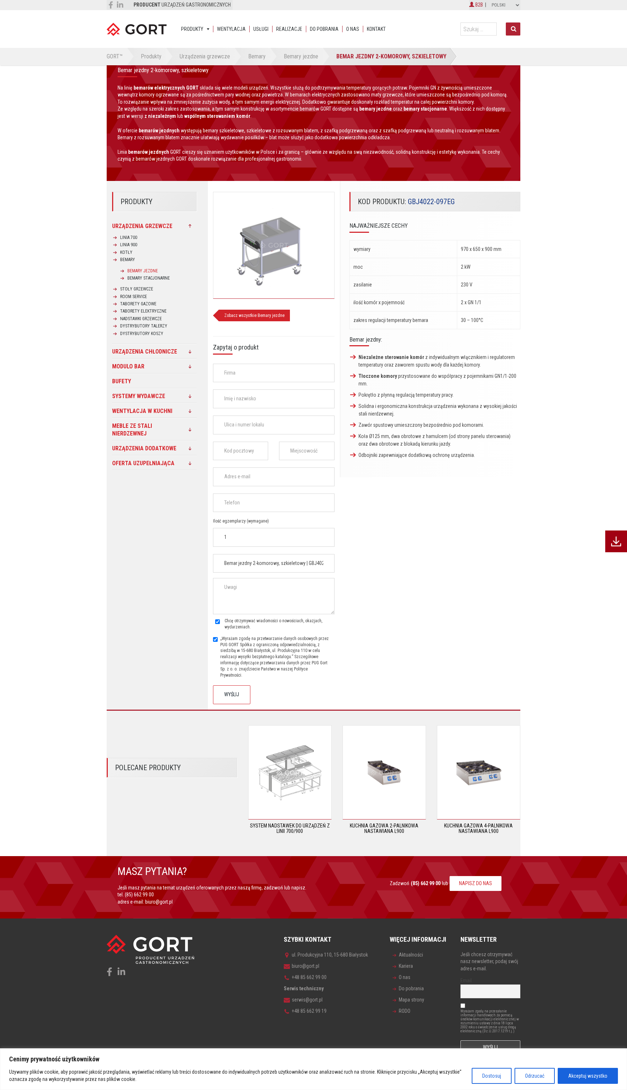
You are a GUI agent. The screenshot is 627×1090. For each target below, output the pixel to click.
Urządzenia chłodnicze (144, 351)
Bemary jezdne (142, 270)
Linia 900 (128, 244)
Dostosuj (491, 1076)
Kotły (126, 252)
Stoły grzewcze (136, 289)
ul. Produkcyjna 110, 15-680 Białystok (330, 955)
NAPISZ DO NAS (475, 883)
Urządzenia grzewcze (142, 226)
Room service (133, 296)
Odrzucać (534, 1076)
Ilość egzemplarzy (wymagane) (241, 521)
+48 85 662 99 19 (309, 1011)
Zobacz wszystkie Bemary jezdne (254, 315)
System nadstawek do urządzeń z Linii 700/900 (290, 828)
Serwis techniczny (304, 988)
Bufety (121, 381)
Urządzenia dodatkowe (144, 448)
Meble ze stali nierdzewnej (132, 429)
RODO (404, 1011)
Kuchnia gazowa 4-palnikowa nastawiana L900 (478, 828)
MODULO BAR (128, 366)
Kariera (406, 966)
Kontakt (376, 29)
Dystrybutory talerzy (143, 326)
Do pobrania (324, 29)
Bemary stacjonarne (148, 278)
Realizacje (289, 29)
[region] (313, 1069)
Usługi (261, 29)
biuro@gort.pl (159, 902)
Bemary (127, 259)
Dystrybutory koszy (141, 333)
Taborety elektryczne (143, 311)
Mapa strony (411, 1000)
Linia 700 (128, 237)
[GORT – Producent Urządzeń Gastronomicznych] (137, 29)
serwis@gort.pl (307, 1000)
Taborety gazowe (138, 303)
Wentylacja (231, 29)
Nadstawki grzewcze (141, 318)
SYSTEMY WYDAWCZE (138, 396)
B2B (478, 5)
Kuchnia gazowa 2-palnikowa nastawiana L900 (384, 828)
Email (466, 980)
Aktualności (411, 955)
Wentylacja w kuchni (142, 411)
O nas (352, 29)
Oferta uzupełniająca (143, 463)
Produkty (192, 29)
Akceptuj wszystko (587, 1076)
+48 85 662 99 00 (309, 977)
